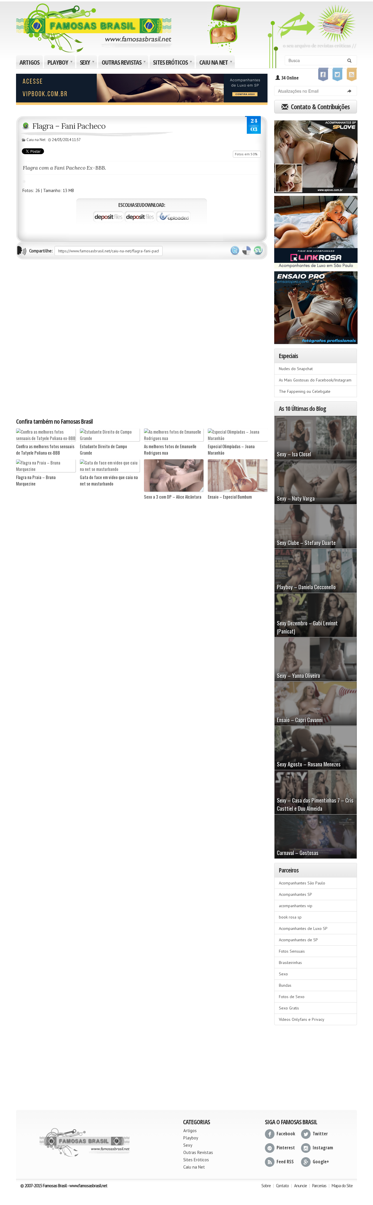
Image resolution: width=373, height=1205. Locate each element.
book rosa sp (290, 917)
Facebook (286, 1133)
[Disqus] (142, 338)
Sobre (266, 1185)
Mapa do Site (342, 1185)
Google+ (321, 1161)
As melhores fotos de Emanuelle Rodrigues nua (170, 449)
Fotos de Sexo (292, 996)
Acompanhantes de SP (298, 939)
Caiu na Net (216, 63)
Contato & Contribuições (319, 106)
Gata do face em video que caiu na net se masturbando (109, 480)
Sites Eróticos (173, 63)
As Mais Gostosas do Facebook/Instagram (315, 380)
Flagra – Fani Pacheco (68, 126)
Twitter (235, 250)
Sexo (283, 974)
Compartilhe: (41, 251)
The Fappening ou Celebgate (304, 391)
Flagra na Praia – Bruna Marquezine (36, 480)
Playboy (60, 63)
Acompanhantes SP (295, 894)
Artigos (29, 62)
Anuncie (300, 1185)
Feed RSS (285, 1161)
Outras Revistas (124, 63)
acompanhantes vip (295, 905)
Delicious (246, 250)
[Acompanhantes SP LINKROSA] (316, 230)
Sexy (88, 63)
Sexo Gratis (289, 1008)
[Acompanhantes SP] (316, 155)
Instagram (323, 1147)
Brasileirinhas (290, 962)
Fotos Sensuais (292, 951)
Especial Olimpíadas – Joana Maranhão (231, 449)
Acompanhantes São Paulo (302, 883)
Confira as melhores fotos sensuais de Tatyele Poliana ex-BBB (45, 449)
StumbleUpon (258, 250)
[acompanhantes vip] (142, 89)
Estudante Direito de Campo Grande (103, 449)
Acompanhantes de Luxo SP (303, 928)
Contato (282, 1185)
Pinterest (286, 1147)
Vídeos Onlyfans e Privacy (301, 1019)
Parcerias (319, 1185)
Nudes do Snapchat (296, 368)
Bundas (285, 985)
